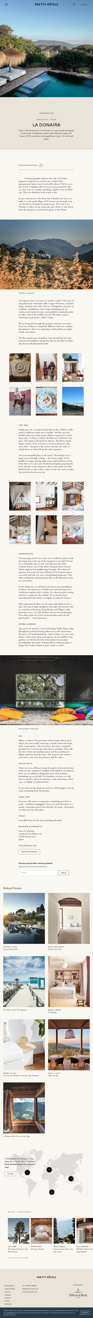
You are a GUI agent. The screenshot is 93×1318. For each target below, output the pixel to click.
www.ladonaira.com (28, 846)
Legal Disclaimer (10, 1289)
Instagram (8, 1295)
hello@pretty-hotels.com (30, 1289)
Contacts (7, 1292)
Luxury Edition (46, 113)
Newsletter (8, 1304)
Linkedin (7, 1301)
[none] (85, 4)
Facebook (8, 1298)
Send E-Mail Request (29, 852)
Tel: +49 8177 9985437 (29, 1286)
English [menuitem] (84, 5)
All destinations (9, 1286)
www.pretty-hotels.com (29, 1292)
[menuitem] (85, 4)
